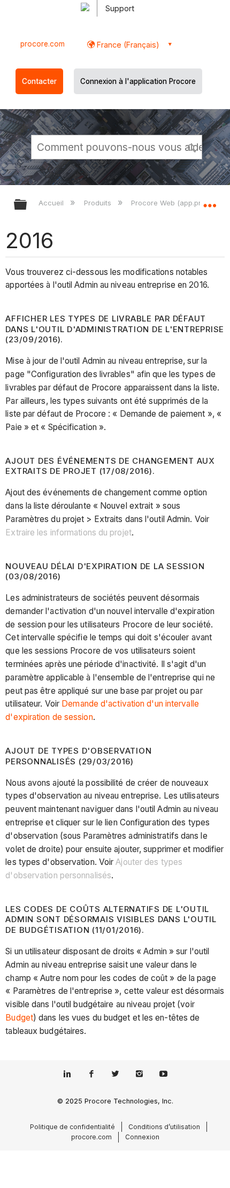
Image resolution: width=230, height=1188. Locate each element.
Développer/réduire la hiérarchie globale (27, 205)
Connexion (142, 1137)
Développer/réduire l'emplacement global (209, 201)
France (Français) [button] (127, 44)
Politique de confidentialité (72, 1127)
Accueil (52, 202)
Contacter (39, 81)
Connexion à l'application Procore (138, 81)
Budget (19, 1018)
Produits (98, 202)
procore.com (42, 44)
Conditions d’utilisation (164, 1127)
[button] (192, 146)
